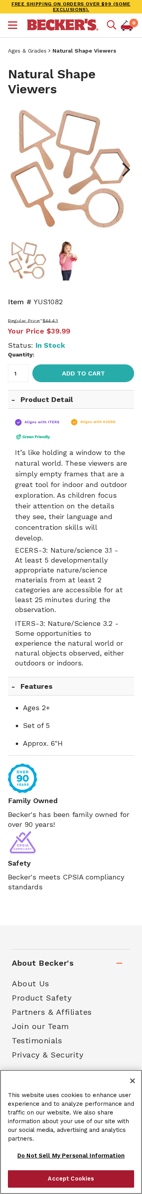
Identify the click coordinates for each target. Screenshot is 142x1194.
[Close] (132, 1081)
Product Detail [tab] (47, 399)
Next (122, 170)
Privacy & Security (47, 1054)
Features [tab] (36, 686)
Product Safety (41, 998)
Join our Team (40, 1026)
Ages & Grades (27, 50)
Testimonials (37, 1040)
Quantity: (21, 354)
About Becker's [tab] (42, 963)
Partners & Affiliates (52, 1012)
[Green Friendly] (40, 436)
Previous (20, 170)
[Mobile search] (111, 25)
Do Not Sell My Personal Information (71, 1155)
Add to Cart (83, 373)
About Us (30, 983)
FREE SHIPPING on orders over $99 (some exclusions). (71, 6)
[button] (12, 26)
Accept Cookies (71, 1178)
